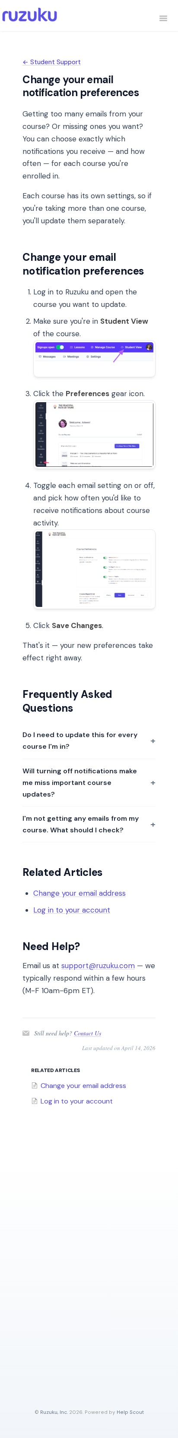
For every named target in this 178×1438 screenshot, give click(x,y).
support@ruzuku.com (98, 965)
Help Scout (130, 1412)
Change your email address (79, 893)
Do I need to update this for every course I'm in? (79, 740)
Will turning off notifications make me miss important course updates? (79, 782)
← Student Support (51, 62)
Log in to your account (71, 910)
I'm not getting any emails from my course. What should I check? (80, 824)
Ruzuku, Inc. (54, 1412)
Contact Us (87, 1033)
